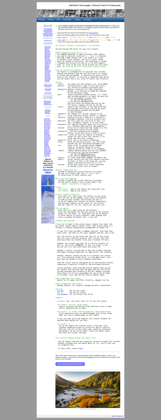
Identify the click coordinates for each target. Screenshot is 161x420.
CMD (73, 35)
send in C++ (47, 148)
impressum (120, 416)
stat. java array (48, 121)
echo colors (47, 74)
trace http (47, 73)
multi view (46, 130)
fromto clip (47, 65)
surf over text (47, 127)
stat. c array (47, 119)
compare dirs (48, 70)
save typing (47, 71)
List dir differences (47, 34)
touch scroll (47, 152)
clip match (46, 140)
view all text (47, 124)
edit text (46, 142)
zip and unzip (47, 100)
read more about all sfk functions (70, 364)
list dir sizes (47, 47)
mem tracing (48, 111)
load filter (46, 145)
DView (50, 19)
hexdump (47, 67)
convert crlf (47, 62)
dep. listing (47, 76)
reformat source (48, 104)
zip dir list (47, 81)
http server (47, 55)
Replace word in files (48, 33)
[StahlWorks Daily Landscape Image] (87, 407)
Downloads (67, 19)
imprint (114, 416)
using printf (47, 113)
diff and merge (47, 102)
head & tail (47, 75)
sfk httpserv (62, 294)
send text (47, 57)
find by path (47, 135)
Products (41, 19)
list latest (47, 69)
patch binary (48, 59)
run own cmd (48, 61)
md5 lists (47, 64)
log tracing (47, 109)
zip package (89, 357)
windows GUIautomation (48, 89)
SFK (58, 19)
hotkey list (46, 146)
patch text (47, 58)
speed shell (47, 79)
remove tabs (48, 46)
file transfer (47, 56)
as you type (47, 125)
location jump (47, 137)
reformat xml (47, 103)
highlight (46, 143)
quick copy (47, 129)
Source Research (47, 85)
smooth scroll (47, 151)
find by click (47, 128)
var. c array (47, 122)
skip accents (47, 139)
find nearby (47, 131)
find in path (47, 51)
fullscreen (46, 133)
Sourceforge (94, 33)
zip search (47, 80)
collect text (47, 52)
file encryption (47, 93)
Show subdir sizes (47, 31)
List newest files (48, 29)
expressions (47, 136)
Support (77, 19)
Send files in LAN (47, 35)
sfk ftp (60, 291)
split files (47, 68)
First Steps (48, 86)
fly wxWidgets (47, 153)
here (81, 348)
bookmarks (47, 134)
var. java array (47, 123)
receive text (47, 147)
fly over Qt (46, 154)
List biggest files (48, 28)
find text (47, 49)
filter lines (47, 50)
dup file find (48, 63)
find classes (48, 77)
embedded (47, 118)
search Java (47, 155)
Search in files (47, 32)
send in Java (47, 149)
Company (87, 19)
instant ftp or (48, 53)
